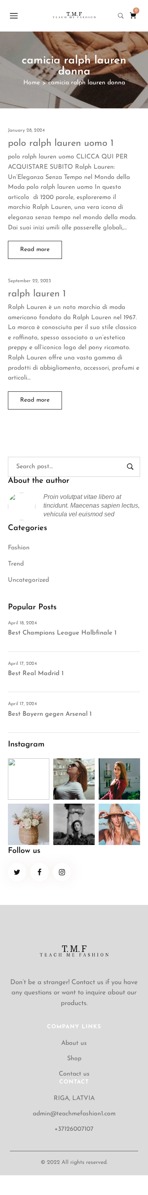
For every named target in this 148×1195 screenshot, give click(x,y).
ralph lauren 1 (37, 294)
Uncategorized (28, 580)
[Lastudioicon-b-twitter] (17, 872)
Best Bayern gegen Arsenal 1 (50, 714)
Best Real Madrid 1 (36, 673)
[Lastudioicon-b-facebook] (39, 872)
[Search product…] (121, 16)
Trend (16, 564)
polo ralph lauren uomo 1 (61, 143)
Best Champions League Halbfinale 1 (62, 633)
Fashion (19, 548)
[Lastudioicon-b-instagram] (62, 872)
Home (31, 83)
